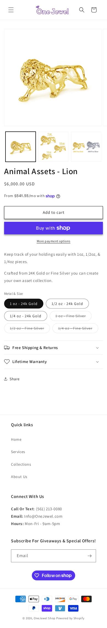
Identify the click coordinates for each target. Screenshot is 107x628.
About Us (19, 476)
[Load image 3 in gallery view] (86, 147)
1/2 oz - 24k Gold (67, 303)
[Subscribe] (90, 555)
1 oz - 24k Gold (24, 303)
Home (16, 439)
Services (18, 451)
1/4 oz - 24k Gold (25, 315)
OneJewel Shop (44, 618)
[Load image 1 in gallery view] (20, 147)
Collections (21, 464)
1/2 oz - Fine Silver (30, 329)
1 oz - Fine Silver (73, 317)
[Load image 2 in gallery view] (53, 147)
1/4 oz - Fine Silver (78, 329)
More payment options (54, 241)
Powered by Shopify (70, 618)
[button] (11, 10)
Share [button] (15, 378)
